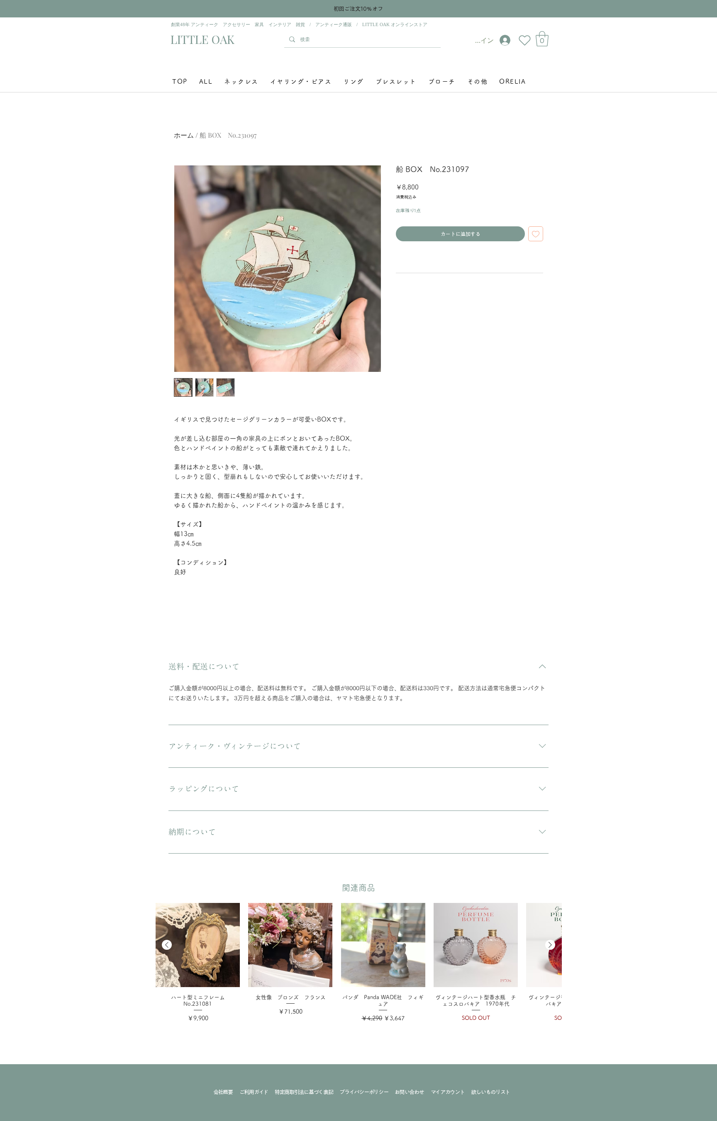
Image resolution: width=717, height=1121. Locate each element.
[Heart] (524, 40)
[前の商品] (167, 945)
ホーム (184, 135)
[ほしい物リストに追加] (535, 233)
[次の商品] (550, 945)
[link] (542, 38)
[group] (358, 968)
